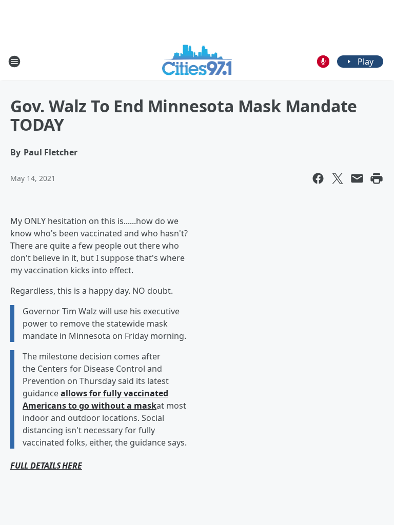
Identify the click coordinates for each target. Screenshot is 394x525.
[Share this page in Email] (357, 178)
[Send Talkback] (323, 61)
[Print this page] (376, 178)
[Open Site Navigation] (14, 61)
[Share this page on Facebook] (318, 178)
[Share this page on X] (337, 178)
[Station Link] (197, 61)
